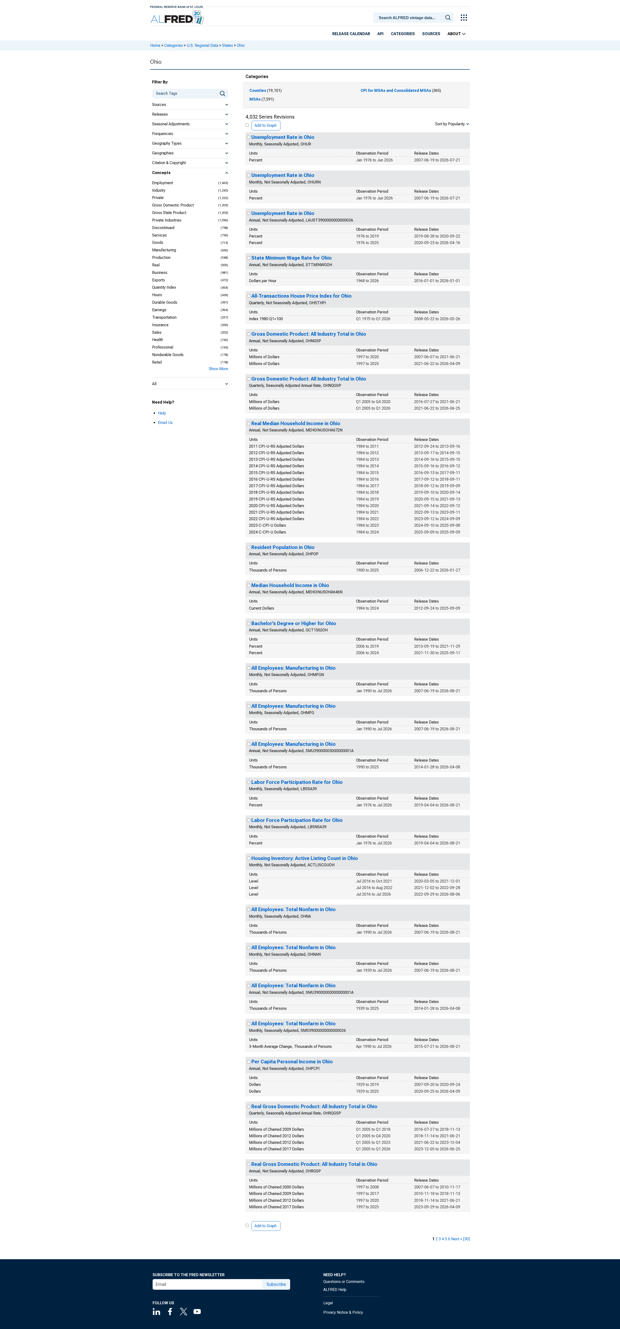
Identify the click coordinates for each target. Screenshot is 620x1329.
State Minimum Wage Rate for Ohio (291, 258)
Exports (158, 280)
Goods (157, 242)
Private (158, 197)
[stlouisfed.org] (176, 6)
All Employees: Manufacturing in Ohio (293, 668)
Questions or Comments (343, 1281)
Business (159, 272)
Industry (158, 190)
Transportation (164, 317)
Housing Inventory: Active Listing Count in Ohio (304, 858)
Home (155, 45)
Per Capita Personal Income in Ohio (292, 1062)
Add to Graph (266, 125)
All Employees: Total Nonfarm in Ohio (293, 909)
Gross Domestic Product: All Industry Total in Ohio (308, 334)
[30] (466, 1239)
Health (157, 339)
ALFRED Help (334, 1289)
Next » (456, 1239)
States (227, 45)
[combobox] (414, 17)
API (380, 34)
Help (162, 413)
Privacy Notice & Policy (343, 1312)
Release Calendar (351, 34)
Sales (157, 332)
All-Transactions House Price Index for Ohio (301, 296)
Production (161, 257)
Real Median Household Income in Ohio (295, 423)
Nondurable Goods (168, 354)
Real (156, 265)
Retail (157, 362)
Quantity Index (164, 287)
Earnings (159, 310)
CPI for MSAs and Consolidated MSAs (396, 90)
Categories (403, 34)
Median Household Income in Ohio (290, 585)
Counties (257, 90)
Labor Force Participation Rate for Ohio (297, 782)
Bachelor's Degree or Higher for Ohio (293, 623)
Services (159, 235)
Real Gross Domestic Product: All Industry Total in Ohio (314, 1106)
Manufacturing (164, 250)
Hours (157, 295)
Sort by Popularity (450, 124)
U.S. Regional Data (202, 45)
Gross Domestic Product (173, 205)
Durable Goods (164, 302)
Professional (162, 347)
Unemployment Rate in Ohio (282, 137)
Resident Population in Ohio (283, 547)
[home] (177, 17)
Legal (328, 1303)
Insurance (160, 325)
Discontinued (163, 227)
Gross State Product (169, 212)
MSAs (255, 99)
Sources (431, 34)
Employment (162, 183)
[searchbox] (414, 18)
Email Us (165, 422)
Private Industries (166, 220)
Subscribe (276, 1284)
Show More (218, 368)
